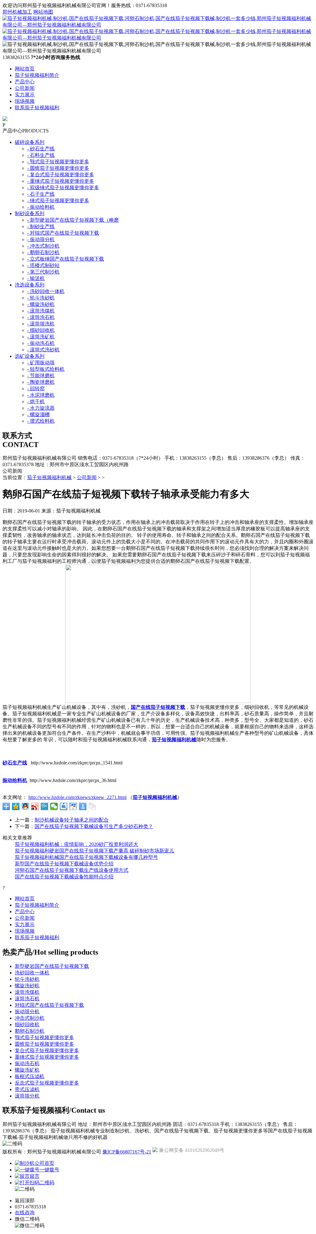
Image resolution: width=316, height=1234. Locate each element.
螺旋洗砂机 (27, 985)
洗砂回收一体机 (32, 972)
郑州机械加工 (17, 12)
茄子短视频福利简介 (37, 75)
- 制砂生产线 (41, 226)
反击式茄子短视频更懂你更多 (47, 1083)
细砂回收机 (27, 1024)
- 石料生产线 (41, 155)
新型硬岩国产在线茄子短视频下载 (52, 966)
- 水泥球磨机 (41, 395)
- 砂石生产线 (41, 148)
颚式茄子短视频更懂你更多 (44, 1037)
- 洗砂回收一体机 (45, 291)
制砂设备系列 (29, 213)
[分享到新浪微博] (35, 806)
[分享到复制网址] (92, 806)
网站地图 (43, 12)
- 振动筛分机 (41, 239)
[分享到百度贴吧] (64, 806)
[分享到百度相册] (73, 806)
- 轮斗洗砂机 (41, 297)
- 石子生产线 (41, 194)
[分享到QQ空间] (16, 806)
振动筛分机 (27, 1011)
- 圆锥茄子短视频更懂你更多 (58, 168)
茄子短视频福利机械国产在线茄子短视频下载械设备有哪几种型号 (86, 857)
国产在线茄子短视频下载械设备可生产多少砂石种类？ (94, 826)
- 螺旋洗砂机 (41, 304)
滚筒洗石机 (27, 998)
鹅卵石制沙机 (29, 1031)
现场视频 (25, 101)
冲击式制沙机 (29, 1018)
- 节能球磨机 (41, 375)
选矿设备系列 (29, 356)
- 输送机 (36, 278)
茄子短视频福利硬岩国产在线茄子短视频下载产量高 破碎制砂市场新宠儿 (94, 850)
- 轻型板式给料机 (45, 369)
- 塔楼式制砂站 (43, 265)
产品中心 (25, 81)
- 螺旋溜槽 (38, 414)
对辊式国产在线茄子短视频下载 (49, 1005)
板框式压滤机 (29, 1076)
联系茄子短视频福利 (37, 107)
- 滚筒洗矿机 (41, 336)
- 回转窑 (36, 388)
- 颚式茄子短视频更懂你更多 (58, 161)
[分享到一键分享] (83, 806)
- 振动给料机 (41, 207)
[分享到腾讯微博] (44, 806)
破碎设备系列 (29, 142)
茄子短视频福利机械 (49, 477)
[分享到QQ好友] (25, 806)
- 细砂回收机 (41, 330)
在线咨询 (25, 1212)
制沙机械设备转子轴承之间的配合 (72, 819)
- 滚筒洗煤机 (41, 310)
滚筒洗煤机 (27, 992)
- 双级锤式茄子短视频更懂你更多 (63, 187)
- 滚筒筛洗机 (41, 323)
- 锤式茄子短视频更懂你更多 (58, 200)
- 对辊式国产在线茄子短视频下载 (63, 233)
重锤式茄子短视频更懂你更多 (47, 1057)
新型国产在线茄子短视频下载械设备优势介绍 (64, 863)
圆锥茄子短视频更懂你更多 (44, 1044)
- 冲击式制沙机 (43, 246)
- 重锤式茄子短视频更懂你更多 (60, 181)
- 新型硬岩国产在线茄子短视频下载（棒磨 (73, 220)
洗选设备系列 (29, 284)
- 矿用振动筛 (41, 362)
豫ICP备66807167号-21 (126, 1151)
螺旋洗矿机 (27, 1070)
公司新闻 (25, 88)
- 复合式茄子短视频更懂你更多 (60, 174)
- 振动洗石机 (41, 343)
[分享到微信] (54, 806)
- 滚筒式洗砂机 (43, 349)
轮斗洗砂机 (27, 979)
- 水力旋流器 (41, 408)
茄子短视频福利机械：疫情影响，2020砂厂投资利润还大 (76, 844)
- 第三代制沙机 (43, 271)
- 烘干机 (36, 401)
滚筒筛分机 (27, 1095)
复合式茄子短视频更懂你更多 (47, 1050)
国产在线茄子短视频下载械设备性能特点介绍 (64, 876)
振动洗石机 (27, 1063)
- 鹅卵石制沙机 (43, 252)
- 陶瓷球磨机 (41, 382)
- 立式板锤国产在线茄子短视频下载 (65, 258)
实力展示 (25, 94)
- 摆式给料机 (41, 421)
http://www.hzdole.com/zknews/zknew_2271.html (77, 797)
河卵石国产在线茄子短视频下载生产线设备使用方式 (71, 870)
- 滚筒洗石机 (41, 317)
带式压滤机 (27, 1089)
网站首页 (25, 68)
